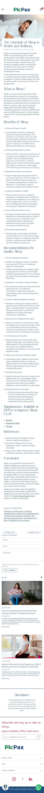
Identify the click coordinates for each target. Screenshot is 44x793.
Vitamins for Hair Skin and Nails (17, 516)
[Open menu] (5, 9)
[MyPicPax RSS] (41, 577)
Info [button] (4, 764)
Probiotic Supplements (13, 511)
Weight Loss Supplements (27, 514)
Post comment (10, 570)
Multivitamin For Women (19, 520)
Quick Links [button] (7, 758)
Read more (5, 627)
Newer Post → (34, 532)
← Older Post (9, 532)
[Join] (38, 737)
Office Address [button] (8, 770)
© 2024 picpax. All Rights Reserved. (22, 789)
